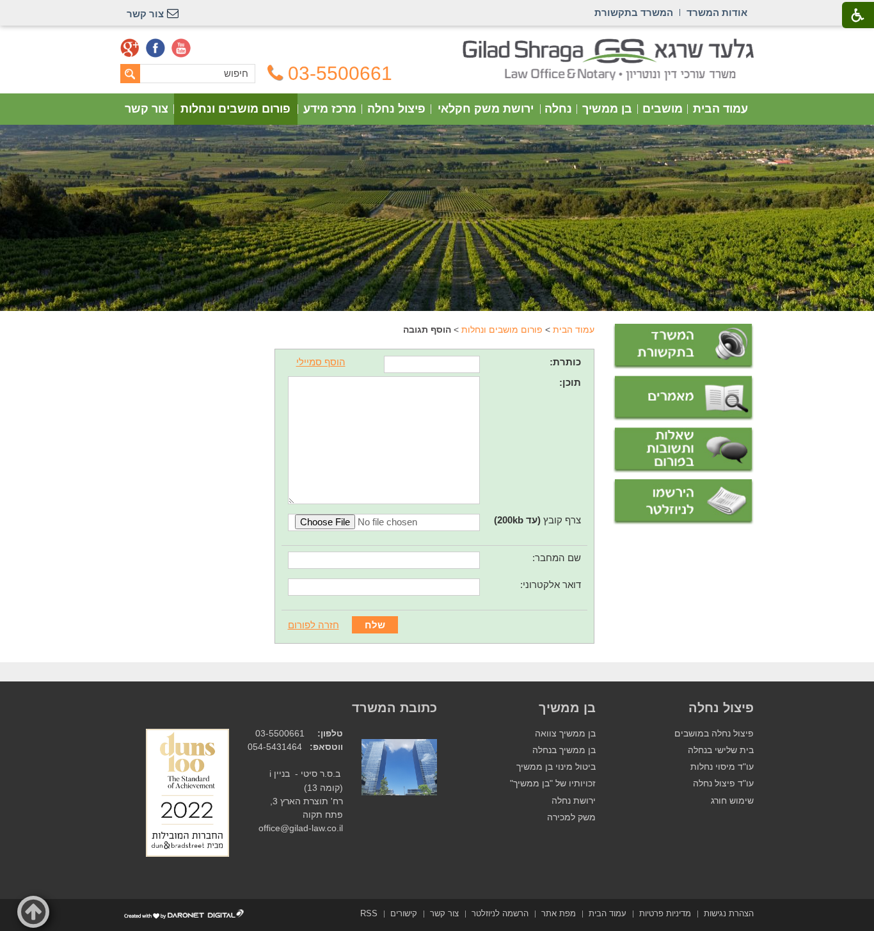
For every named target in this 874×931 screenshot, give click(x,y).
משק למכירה (571, 817)
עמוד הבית (720, 108)
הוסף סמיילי (321, 361)
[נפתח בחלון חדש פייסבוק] (155, 48)
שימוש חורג (732, 801)
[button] (33, 912)
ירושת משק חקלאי (486, 108)
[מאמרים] (683, 399)
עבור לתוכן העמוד (437, 44)
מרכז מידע (329, 108)
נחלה (558, 108)
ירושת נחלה (574, 801)
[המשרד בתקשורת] (683, 346)
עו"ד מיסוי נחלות (722, 767)
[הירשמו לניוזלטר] (683, 502)
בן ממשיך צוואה (565, 733)
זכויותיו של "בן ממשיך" (553, 783)
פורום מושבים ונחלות (235, 108)
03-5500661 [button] (340, 73)
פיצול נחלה (396, 108)
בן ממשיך (607, 108)
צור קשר (146, 108)
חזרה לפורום (313, 624)
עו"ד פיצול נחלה (723, 783)
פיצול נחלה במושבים (714, 733)
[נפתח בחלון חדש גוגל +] (129, 48)
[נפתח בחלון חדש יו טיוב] (181, 48)
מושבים (662, 108)
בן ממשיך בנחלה (564, 750)
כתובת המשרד (394, 708)
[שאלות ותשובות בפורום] (683, 450)
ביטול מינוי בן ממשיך (556, 767)
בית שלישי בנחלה (721, 750)
